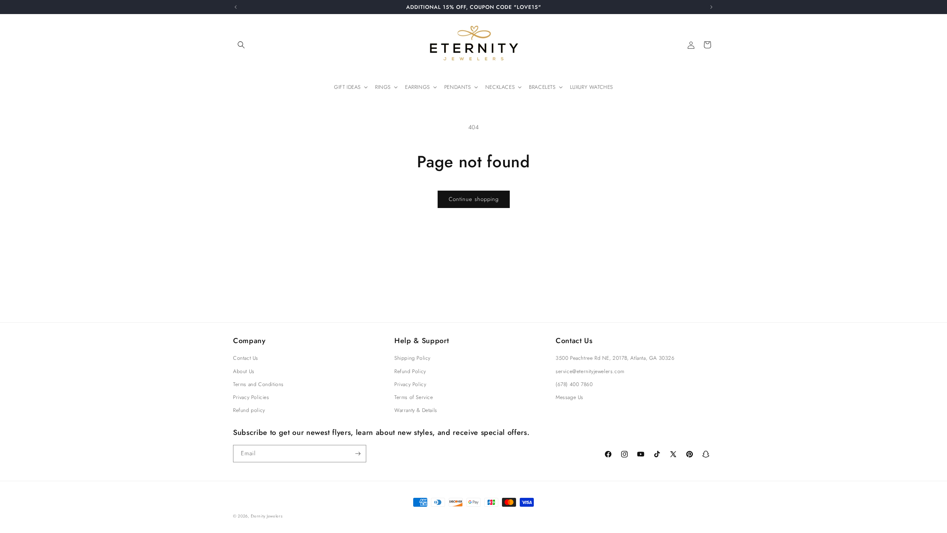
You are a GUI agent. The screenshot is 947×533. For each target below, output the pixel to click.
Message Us (569, 397)
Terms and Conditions (258, 384)
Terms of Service (413, 397)
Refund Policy (410, 371)
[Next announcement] (711, 7)
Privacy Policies (251, 397)
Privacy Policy (410, 384)
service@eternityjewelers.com (590, 371)
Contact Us (245, 358)
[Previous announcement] (236, 7)
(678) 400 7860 (574, 384)
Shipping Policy (412, 358)
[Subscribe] (358, 453)
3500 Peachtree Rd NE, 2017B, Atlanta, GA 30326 (615, 358)
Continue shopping (474, 199)
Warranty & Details (415, 410)
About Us (244, 371)
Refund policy (249, 410)
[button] (241, 45)
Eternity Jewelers (267, 516)
